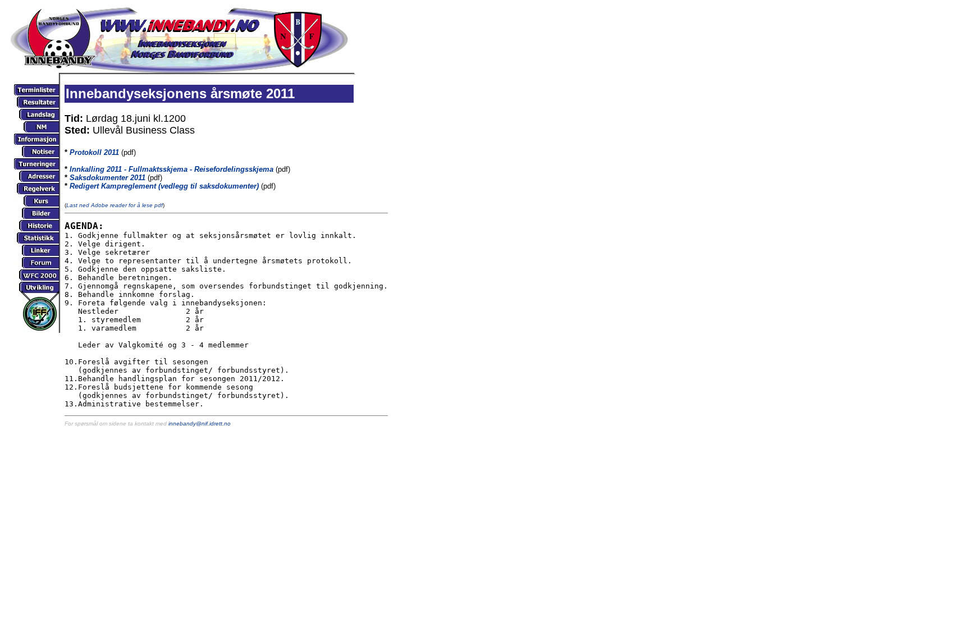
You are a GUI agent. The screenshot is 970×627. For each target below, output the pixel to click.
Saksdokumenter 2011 (107, 177)
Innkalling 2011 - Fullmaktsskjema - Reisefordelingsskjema (171, 169)
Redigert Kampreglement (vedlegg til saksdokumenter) (164, 186)
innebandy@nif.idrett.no (199, 423)
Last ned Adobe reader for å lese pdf (114, 205)
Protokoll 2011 (94, 152)
